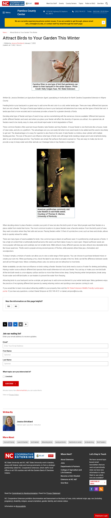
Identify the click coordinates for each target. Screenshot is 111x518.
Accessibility (21, 506)
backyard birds (61, 442)
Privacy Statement (53, 493)
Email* (5, 342)
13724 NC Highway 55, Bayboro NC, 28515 (57, 12)
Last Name (7, 360)
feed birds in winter (75, 442)
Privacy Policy (14, 395)
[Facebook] (91, 489)
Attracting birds (47, 442)
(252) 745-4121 (80, 11)
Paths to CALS (90, 3)
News (5, 32)
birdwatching (89, 442)
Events (61, 3)
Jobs (63, 463)
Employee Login (101, 516)
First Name (7, 351)
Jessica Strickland (17, 43)
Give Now (100, 3)
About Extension (67, 460)
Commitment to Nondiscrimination (25, 493)
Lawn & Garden (22, 442)
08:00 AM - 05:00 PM (100, 11)
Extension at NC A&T (69, 479)
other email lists (21, 390)
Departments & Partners (70, 466)
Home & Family (9, 442)
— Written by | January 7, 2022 (19, 43)
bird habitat (35, 442)
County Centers (71, 3)
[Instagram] (96, 489)
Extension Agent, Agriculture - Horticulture (29, 425)
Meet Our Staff (52, 3)
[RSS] (101, 489)
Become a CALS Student (70, 476)
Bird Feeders (101, 442)
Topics (81, 3)
